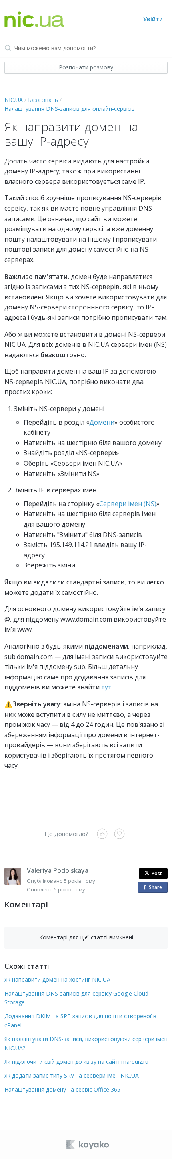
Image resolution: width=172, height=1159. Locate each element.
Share (157, 888)
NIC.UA (13, 100)
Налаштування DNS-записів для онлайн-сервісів (69, 108)
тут (106, 687)
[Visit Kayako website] (88, 1144)
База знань (43, 100)
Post (157, 873)
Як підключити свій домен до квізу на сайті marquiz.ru (76, 1061)
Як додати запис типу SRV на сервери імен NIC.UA (71, 1075)
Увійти (153, 19)
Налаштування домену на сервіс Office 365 (62, 1089)
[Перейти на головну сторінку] (34, 19)
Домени (101, 422)
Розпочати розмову (86, 67)
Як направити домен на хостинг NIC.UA (57, 979)
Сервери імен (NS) (127, 503)
